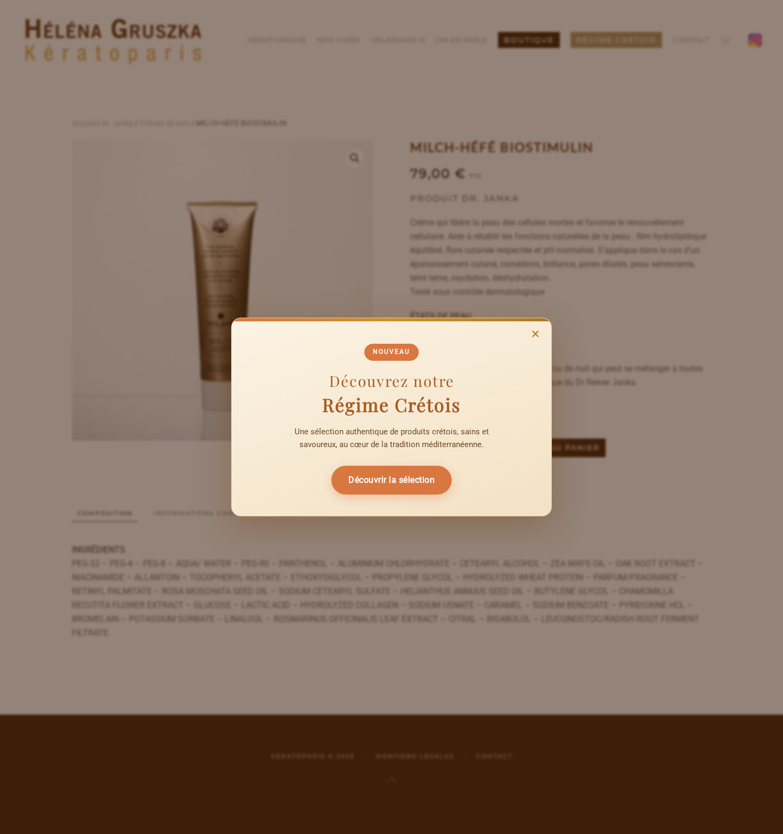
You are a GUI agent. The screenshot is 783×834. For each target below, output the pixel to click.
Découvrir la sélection (391, 480)
